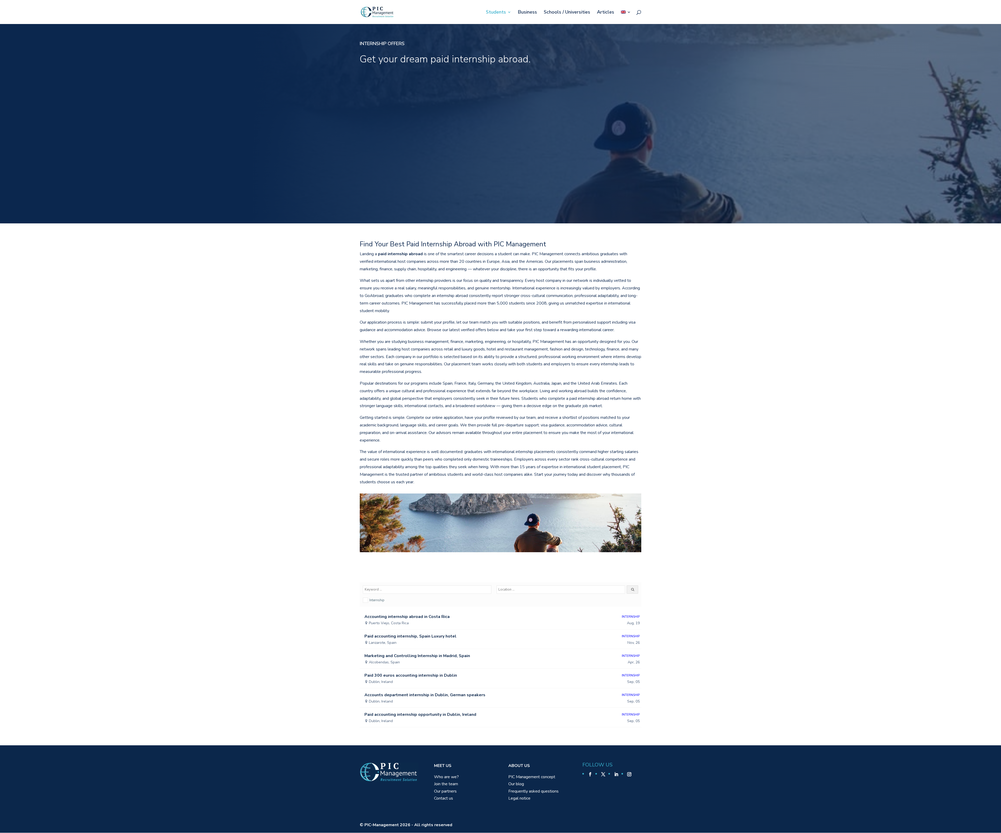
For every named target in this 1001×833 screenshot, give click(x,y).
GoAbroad (374, 296)
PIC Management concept (531, 777)
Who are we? (446, 777)
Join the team (446, 784)
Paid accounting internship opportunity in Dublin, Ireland (420, 714)
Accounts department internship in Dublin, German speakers (424, 695)
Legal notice (519, 798)
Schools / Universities (567, 12)
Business (527, 12)
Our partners (445, 791)
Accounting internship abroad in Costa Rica (407, 616)
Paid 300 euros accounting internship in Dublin (410, 675)
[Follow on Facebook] (590, 774)
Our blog (516, 784)
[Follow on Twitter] (603, 774)
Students (496, 12)
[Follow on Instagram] (629, 774)
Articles (605, 12)
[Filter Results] (632, 589)
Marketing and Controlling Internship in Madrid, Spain (417, 655)
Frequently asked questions (533, 791)
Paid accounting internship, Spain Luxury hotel (410, 636)
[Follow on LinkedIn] (616, 774)
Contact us (443, 798)
